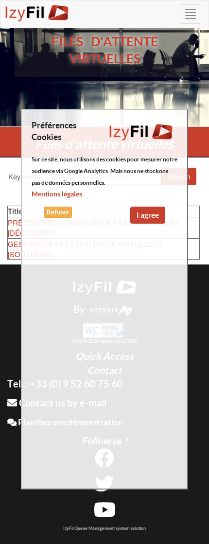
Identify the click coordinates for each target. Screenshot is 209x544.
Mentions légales (57, 194)
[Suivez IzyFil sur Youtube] (105, 513)
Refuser (58, 212)
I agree (148, 215)
